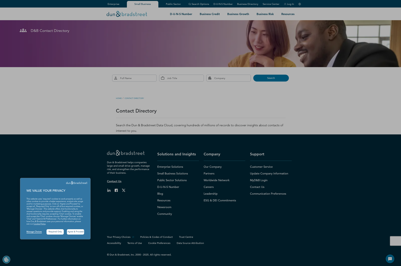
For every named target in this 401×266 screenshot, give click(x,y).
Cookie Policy (40, 224)
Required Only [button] (55, 232)
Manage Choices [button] (34, 232)
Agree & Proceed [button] (75, 232)
